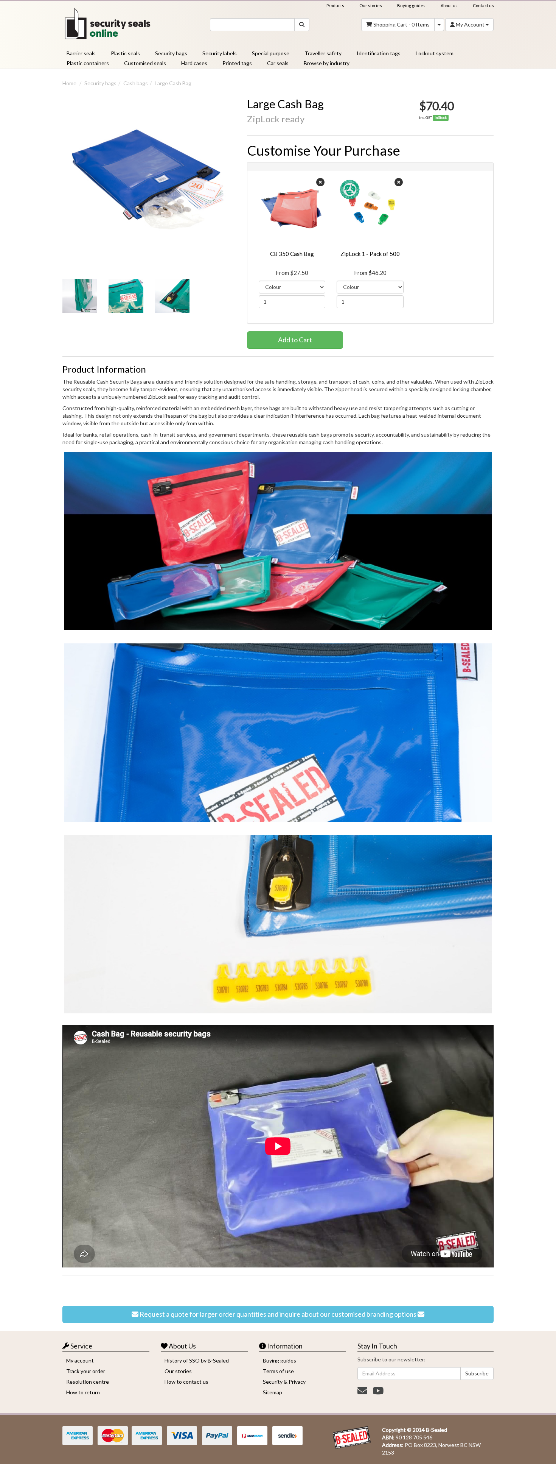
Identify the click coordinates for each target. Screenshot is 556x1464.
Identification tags (379, 53)
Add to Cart (295, 340)
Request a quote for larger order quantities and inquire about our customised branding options (278, 1314)
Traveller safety (323, 53)
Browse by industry (326, 63)
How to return (83, 1392)
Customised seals (145, 63)
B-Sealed (436, 1430)
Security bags (171, 53)
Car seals (278, 63)
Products (335, 5)
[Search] (301, 24)
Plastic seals (125, 53)
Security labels (219, 53)
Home (69, 83)
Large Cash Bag (173, 83)
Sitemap (272, 1392)
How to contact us (186, 1381)
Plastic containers (88, 63)
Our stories (370, 5)
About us (449, 5)
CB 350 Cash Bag (292, 253)
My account (80, 1360)
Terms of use (278, 1371)
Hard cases (194, 63)
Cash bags (135, 83)
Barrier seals (81, 53)
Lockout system (434, 53)
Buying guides (411, 5)
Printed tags (237, 63)
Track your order (85, 1371)
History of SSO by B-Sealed (197, 1360)
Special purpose (270, 53)
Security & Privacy (284, 1381)
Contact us (483, 5)
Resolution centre (87, 1381)
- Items (401, 24)
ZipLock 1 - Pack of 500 (370, 253)
